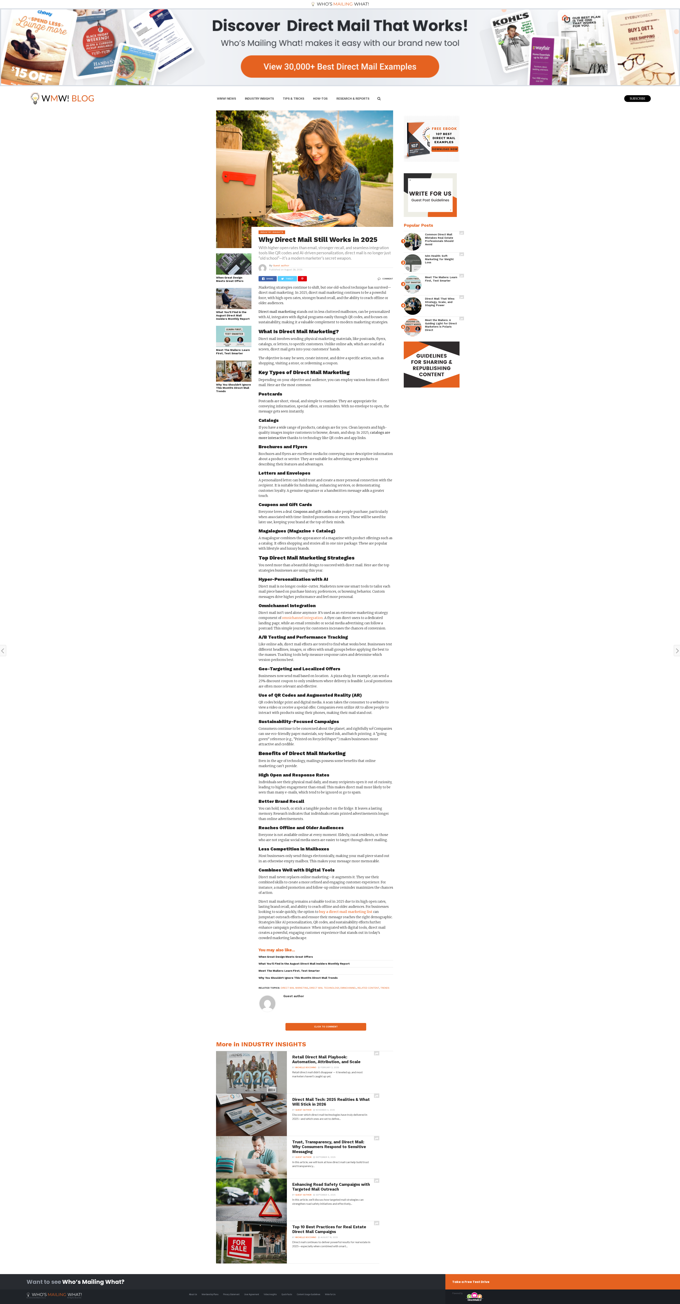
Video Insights (270, 1294)
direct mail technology (324, 988)
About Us (193, 1294)
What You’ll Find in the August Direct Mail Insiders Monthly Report (233, 315)
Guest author (281, 265)
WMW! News (226, 98)
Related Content (368, 988)
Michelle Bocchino (305, 1067)
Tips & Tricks (293, 98)
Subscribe (637, 98)
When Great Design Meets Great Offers (229, 279)
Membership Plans (210, 1294)
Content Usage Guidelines (308, 1294)
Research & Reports (352, 98)
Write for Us (330, 1294)
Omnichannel (348, 988)
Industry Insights (259, 98)
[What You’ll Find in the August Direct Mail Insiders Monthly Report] (233, 308)
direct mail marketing (294, 988)
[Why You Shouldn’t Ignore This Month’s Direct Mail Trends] (233, 380)
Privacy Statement (231, 1294)
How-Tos (320, 98)
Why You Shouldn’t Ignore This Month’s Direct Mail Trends (233, 388)
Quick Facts (286, 1294)
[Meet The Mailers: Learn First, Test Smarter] (233, 346)
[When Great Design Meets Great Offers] (233, 273)
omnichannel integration (302, 618)
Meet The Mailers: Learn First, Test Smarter (233, 351)
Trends (384, 988)
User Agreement (251, 1294)
